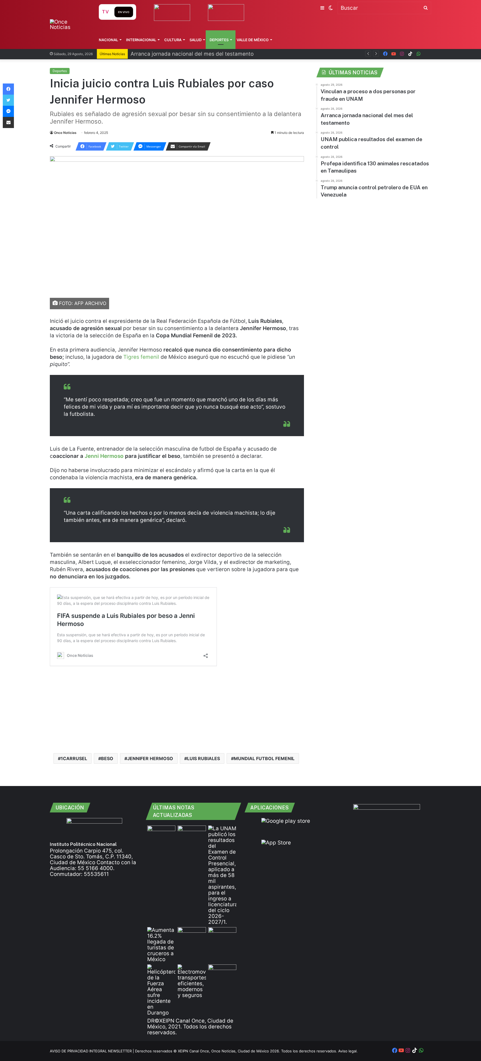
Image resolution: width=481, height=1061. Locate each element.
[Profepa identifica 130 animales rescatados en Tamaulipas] (192, 935)
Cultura (172, 40)
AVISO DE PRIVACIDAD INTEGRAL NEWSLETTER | (92, 1051)
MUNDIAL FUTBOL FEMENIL (264, 758)
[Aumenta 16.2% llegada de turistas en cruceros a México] (161, 944)
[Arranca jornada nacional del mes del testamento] (192, 833)
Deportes (219, 40)
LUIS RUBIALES (203, 758)
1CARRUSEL (74, 758)
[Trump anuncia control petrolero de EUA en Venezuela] (222, 935)
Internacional (141, 40)
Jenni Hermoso (104, 456)
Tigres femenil (141, 357)
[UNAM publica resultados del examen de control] (222, 875)
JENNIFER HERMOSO (150, 758)
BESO (107, 758)
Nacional (108, 40)
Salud (196, 40)
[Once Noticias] (69, 24)
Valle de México (253, 40)
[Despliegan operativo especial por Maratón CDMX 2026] (222, 972)
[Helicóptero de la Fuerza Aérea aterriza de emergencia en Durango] (161, 990)
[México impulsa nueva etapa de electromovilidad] (192, 981)
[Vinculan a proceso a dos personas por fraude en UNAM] (161, 833)
